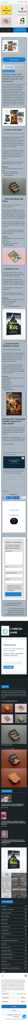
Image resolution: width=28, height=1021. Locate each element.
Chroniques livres (5, 926)
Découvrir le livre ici (9, 245)
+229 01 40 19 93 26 (7, 744)
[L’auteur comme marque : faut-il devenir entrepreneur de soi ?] (14, 462)
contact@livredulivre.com (11, 701)
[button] (25, 976)
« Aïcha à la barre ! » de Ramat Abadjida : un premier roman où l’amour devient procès (12, 805)
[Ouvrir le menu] (2, 30)
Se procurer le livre (8, 175)
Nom (6, 566)
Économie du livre (5, 947)
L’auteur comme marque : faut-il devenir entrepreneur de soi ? (12, 453)
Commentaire (9, 551)
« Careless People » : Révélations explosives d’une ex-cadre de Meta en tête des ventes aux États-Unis (13, 823)
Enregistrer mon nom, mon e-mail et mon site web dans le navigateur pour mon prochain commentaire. (14, 588)
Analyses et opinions (6, 913)
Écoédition (4, 944)
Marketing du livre (8, 71)
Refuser (14, 1010)
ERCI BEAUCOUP (14, 521)
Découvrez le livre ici (9, 389)
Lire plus (5, 474)
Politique (3, 971)
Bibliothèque (4, 923)
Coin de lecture (5, 930)
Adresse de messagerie (11, 573)
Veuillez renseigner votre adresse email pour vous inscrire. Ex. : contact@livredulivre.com (13, 663)
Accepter (14, 1006)
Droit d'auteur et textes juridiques (9, 940)
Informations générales (7, 954)
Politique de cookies (8, 1018)
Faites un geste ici (14, 59)
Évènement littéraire (6, 951)
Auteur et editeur (5, 916)
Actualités (3, 906)
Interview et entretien (6, 957)
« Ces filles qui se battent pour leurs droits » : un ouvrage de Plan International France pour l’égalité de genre (13, 841)
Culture (3, 937)
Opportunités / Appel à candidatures (10, 968)
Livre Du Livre (9, 66)
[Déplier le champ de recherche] (8, 30)
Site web (7, 579)
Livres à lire (4, 961)
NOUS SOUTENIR (14, 515)
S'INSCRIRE (8, 667)
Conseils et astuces (6, 933)
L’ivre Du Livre (4, 2)
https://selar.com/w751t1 (14, 306)
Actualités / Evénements (7, 909)
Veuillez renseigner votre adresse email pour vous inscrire (13, 654)
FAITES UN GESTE (14, 510)
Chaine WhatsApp (5, 748)
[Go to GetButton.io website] (24, 1019)
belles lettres (4, 920)
